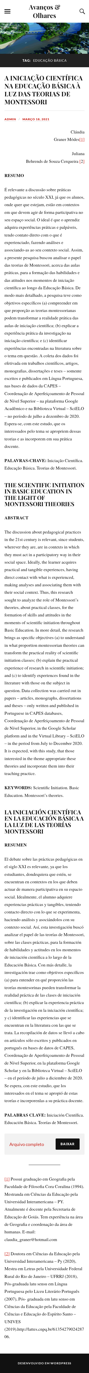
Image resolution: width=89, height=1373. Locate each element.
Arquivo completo (26, 1144)
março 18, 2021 (35, 119)
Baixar (68, 1144)
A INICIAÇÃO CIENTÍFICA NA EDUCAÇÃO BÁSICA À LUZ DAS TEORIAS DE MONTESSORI (43, 89)
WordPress (60, 1363)
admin (10, 119)
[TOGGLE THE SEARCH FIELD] (82, 11)
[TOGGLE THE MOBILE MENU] (7, 11)
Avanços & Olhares (44, 10)
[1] (82, 139)
